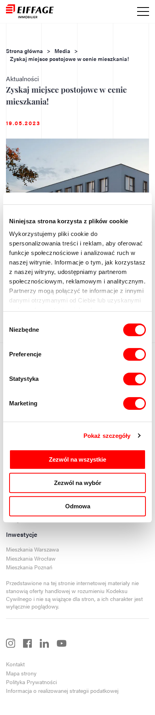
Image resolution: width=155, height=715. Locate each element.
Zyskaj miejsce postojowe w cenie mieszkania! (69, 59)
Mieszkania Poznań (29, 567)
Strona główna (24, 51)
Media (62, 51)
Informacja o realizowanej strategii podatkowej (62, 690)
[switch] (134, 354)
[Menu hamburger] (143, 11)
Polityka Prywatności (31, 682)
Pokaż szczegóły (107, 435)
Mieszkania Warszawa (32, 549)
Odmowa (77, 506)
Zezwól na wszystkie (77, 459)
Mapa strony (21, 673)
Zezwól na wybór (77, 482)
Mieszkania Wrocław (31, 558)
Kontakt (15, 664)
